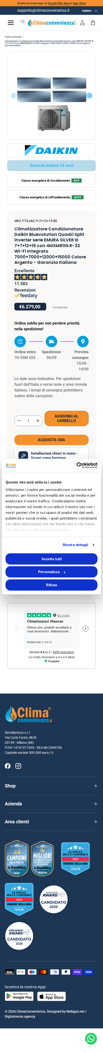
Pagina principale (13, 37)
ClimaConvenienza (31, 1011)
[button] (93, 22)
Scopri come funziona (48, 458)
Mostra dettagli (75, 545)
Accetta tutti (51, 559)
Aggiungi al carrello (67, 418)
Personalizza (49, 572)
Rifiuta (51, 585)
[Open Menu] (11, 23)
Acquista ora (51, 440)
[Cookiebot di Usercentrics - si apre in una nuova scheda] (76, 465)
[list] (51, 96)
